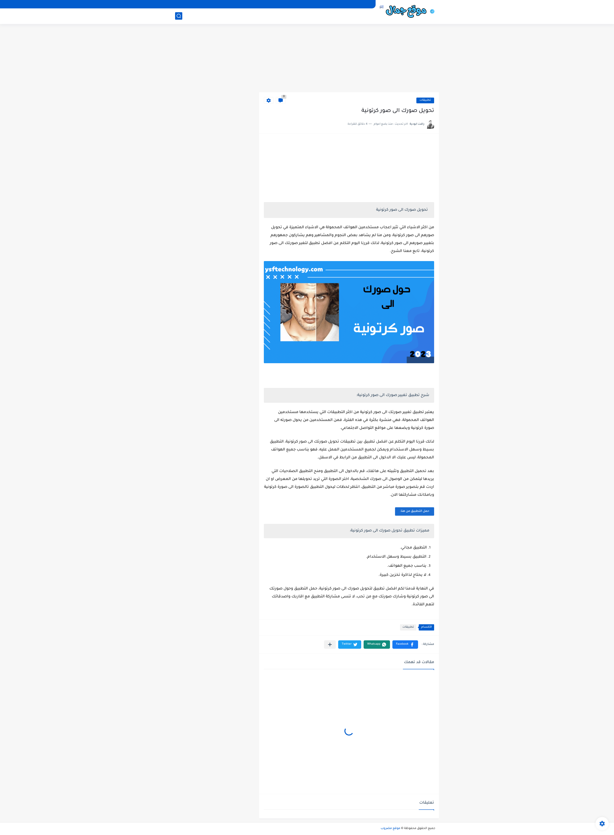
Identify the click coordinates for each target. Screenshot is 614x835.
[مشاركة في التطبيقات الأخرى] (330, 644)
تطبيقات (425, 100)
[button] (405, 644)
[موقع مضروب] (409, 11)
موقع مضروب (390, 828)
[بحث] (178, 16)
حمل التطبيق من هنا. (414, 511)
